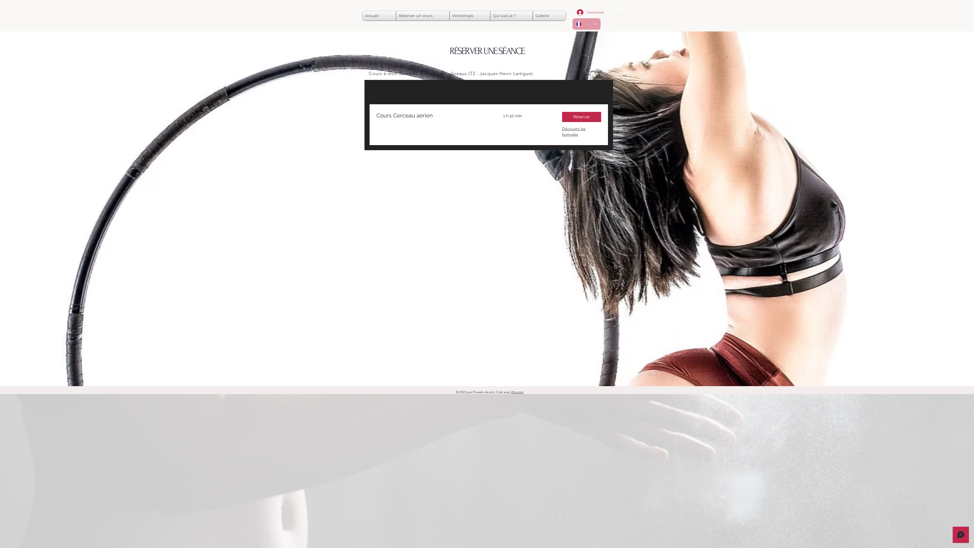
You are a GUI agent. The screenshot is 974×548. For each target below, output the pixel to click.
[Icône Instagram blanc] (619, 9)
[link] (433, 115)
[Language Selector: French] (586, 24)
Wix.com (517, 392)
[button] (581, 117)
